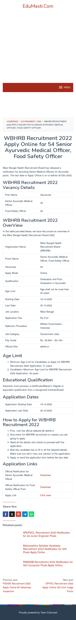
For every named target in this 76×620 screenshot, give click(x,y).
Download (45, 475)
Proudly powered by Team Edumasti (38, 612)
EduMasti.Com (38, 6)
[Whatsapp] (31, 514)
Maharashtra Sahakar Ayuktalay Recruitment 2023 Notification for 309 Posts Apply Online (45, 549)
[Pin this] (18, 514)
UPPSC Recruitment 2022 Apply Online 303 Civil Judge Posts (57, 585)
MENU (67, 87)
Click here (45, 495)
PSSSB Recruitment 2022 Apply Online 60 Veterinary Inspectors (17, 585)
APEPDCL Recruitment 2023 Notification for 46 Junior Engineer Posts (46, 534)
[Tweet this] (12, 514)
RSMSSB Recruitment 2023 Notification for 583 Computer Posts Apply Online (48, 563)
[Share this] (5, 514)
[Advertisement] (38, 50)
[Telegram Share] (25, 514)
